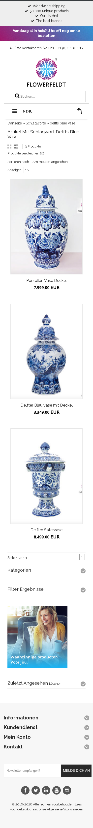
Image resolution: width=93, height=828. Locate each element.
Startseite (14, 123)
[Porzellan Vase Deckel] (46, 226)
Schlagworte (36, 123)
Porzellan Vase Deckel (46, 280)
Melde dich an (76, 770)
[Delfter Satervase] (46, 476)
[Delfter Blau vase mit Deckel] (46, 351)
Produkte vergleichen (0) (25, 153)
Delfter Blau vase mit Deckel (47, 405)
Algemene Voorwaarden (65, 809)
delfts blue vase (62, 123)
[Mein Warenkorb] (79, 111)
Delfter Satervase (46, 530)
